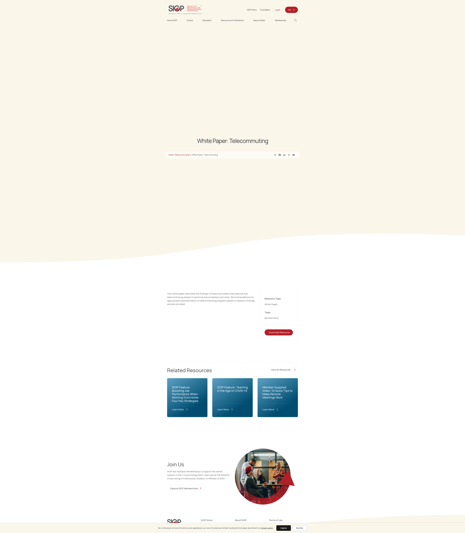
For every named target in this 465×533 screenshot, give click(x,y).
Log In (277, 9)
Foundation (265, 9)
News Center (259, 20)
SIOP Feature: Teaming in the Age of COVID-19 (232, 389)
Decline (299, 528)
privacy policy (267, 528)
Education (207, 20)
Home (171, 154)
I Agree (283, 528)
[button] (296, 20)
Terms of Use (276, 520)
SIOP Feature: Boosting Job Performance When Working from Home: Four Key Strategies (185, 394)
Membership (280, 20)
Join (289, 9)
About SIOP (172, 20)
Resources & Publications (232, 20)
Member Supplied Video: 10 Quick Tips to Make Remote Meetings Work (277, 392)
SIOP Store (252, 9)
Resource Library (182, 154)
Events (190, 20)
